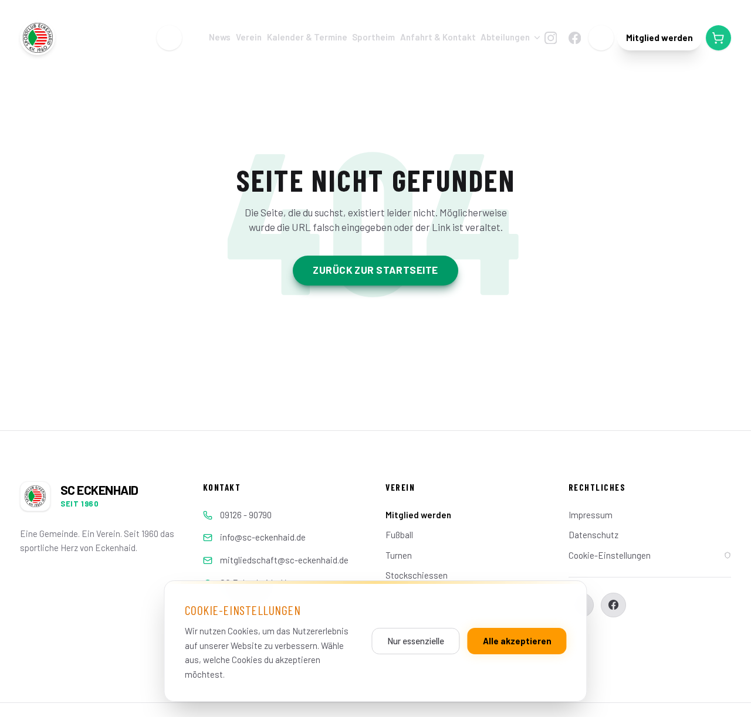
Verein (249, 37)
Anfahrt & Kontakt (438, 37)
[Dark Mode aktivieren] (601, 37)
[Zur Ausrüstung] (718, 37)
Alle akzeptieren (517, 641)
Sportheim (373, 37)
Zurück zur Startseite (375, 270)
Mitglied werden (659, 37)
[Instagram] (550, 37)
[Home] (169, 37)
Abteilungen (505, 37)
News (220, 37)
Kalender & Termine (307, 37)
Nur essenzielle (415, 641)
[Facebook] (574, 37)
